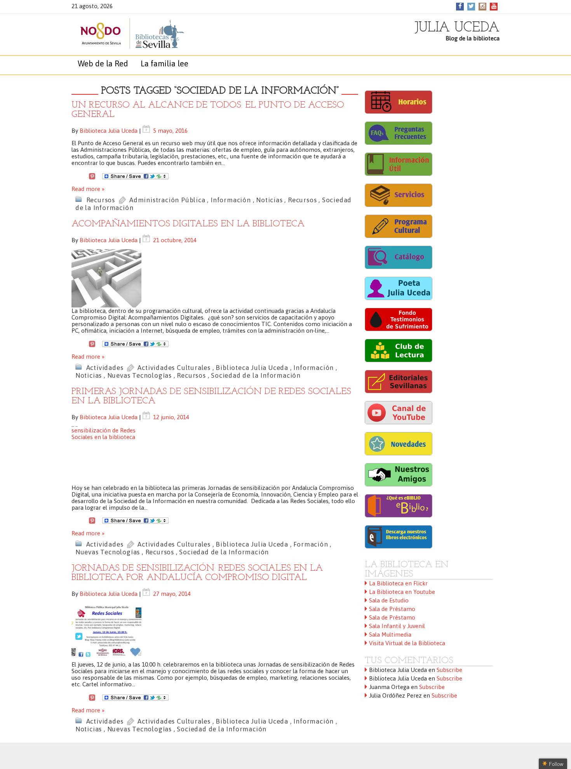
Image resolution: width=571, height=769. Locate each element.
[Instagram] (482, 6)
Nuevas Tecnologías (139, 375)
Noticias (269, 200)
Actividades (105, 367)
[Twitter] (471, 6)
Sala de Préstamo (392, 609)
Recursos (100, 200)
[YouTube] (493, 6)
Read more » (87, 189)
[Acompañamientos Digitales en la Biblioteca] (215, 278)
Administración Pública (167, 200)
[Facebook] (460, 6)
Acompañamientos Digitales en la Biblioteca (188, 224)
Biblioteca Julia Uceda (109, 130)
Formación (310, 544)
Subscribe (449, 670)
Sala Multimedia (390, 634)
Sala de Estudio (389, 600)
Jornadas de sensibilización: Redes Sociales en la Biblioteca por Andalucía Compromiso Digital (197, 573)
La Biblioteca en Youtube (402, 591)
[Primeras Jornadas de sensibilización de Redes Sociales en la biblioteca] (215, 455)
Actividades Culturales (174, 367)
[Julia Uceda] (123, 33)
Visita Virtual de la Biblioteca (407, 643)
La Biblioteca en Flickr (398, 583)
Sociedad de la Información (256, 375)
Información (231, 200)
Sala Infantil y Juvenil (397, 626)
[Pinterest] (92, 175)
